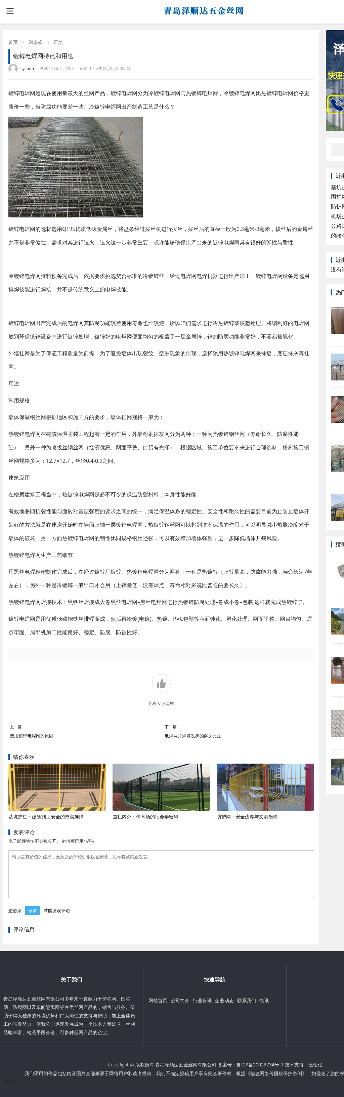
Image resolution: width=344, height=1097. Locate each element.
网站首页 (157, 1000)
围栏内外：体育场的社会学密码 (145, 816)
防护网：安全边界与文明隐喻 (247, 816)
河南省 (36, 42)
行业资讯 (202, 1000)
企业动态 (224, 1000)
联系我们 (246, 1000)
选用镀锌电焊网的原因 (31, 736)
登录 (33, 910)
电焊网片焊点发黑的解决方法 (193, 736)
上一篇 (16, 727)
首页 (13, 42)
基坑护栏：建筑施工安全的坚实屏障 (46, 816)
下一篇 (171, 727)
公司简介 (180, 1000)
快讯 (264, 1000)
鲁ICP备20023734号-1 (260, 1064)
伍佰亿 (315, 1064)
